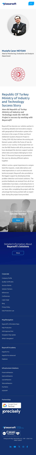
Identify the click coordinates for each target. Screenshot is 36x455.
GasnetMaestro (6, 379)
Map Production (7, 327)
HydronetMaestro (7, 376)
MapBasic (5, 359)
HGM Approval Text (7, 331)
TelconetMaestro (7, 383)
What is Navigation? (7, 338)
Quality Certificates (7, 282)
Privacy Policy (6, 307)
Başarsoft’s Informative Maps (10, 324)
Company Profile (7, 278)
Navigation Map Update (9, 335)
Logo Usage (5, 300)
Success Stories (6, 285)
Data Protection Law (8, 310)
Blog (3, 303)
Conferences (6, 296)
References (5, 292)
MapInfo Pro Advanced (9, 355)
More (18, 220)
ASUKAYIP (5, 390)
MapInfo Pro (5, 352)
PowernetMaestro (7, 372)
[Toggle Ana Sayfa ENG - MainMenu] (31, 3)
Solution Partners (7, 289)
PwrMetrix (5, 387)
